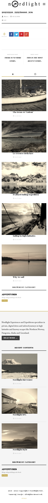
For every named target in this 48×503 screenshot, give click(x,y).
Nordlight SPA (19, 414)
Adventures (9, 294)
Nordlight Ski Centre (22, 379)
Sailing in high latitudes (24, 236)
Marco (6, 16)
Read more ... (11, 338)
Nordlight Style (20, 449)
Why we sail (18, 277)
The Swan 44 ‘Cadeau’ (23, 112)
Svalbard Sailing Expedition (26, 194)
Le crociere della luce (23, 153)
